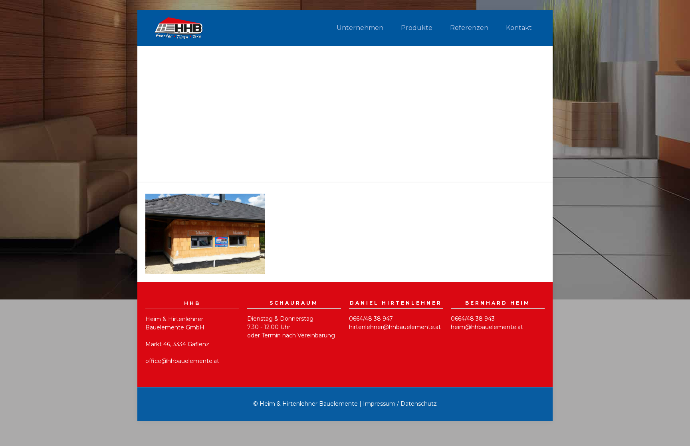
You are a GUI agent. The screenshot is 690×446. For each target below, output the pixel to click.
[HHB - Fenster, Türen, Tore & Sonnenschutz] (179, 28)
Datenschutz (419, 403)
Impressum (379, 403)
